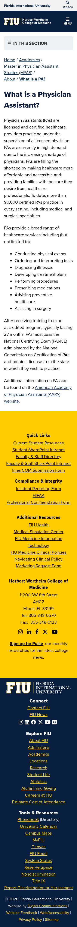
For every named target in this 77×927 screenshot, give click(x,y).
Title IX (38, 881)
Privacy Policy (30, 919)
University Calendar (38, 826)
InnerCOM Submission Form (38, 470)
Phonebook (28, 819)
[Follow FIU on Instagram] (22, 722)
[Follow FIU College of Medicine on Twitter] (46, 631)
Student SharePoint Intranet (38, 450)
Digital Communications (47, 905)
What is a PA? (32, 79)
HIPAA (38, 495)
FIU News (38, 714)
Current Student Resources (38, 443)
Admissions (38, 747)
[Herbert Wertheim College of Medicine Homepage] (27, 21)
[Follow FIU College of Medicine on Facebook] (37, 631)
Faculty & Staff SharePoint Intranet (38, 463)
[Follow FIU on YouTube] (48, 722)
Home (9, 60)
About (9, 79)
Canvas (38, 847)
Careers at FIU (38, 795)
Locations (38, 761)
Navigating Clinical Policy (38, 559)
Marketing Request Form (38, 566)
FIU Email (38, 853)
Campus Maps (38, 833)
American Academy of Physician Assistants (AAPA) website (38, 394)
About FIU (38, 740)
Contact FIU (38, 708)
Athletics (38, 781)
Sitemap (52, 919)
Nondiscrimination (38, 874)
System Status (38, 860)
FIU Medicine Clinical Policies (38, 552)
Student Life (38, 774)
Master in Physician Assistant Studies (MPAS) (31, 69)
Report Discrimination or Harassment (38, 888)
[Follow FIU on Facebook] (34, 722)
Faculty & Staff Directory (38, 456)
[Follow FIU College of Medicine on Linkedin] (29, 631)
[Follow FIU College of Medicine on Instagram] (21, 631)
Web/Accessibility (54, 912)
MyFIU (38, 840)
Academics (29, 60)
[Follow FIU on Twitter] (41, 722)
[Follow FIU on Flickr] (55, 722)
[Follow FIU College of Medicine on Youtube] (55, 631)
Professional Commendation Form (38, 502)
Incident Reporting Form (38, 488)
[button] (67, 21)
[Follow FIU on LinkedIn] (28, 722)
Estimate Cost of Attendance (38, 802)
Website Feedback (21, 912)
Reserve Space (38, 867)
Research (38, 768)
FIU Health (39, 525)
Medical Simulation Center (39, 531)
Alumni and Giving (38, 788)
